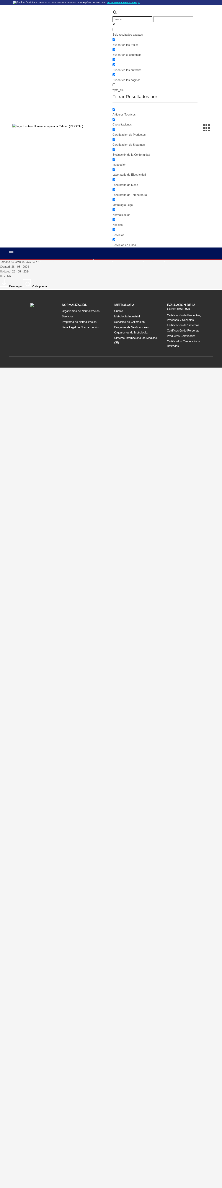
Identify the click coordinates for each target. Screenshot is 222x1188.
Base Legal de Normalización (80, 327)
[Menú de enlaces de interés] (206, 129)
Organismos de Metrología (130, 332)
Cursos (118, 311)
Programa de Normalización (79, 321)
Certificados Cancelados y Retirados (183, 344)
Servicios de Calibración (129, 321)
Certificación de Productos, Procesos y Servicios (184, 318)
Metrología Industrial (127, 316)
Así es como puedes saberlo (123, 2)
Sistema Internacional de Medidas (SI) (135, 340)
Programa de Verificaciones (131, 327)
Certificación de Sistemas (183, 325)
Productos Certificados (181, 336)
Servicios (67, 316)
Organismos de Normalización (81, 311)
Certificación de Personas (183, 330)
